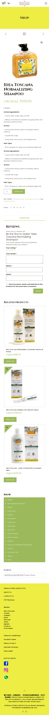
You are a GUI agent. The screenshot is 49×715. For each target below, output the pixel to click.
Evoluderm (8, 628)
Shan (9, 560)
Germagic (11, 526)
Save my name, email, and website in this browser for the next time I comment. (24, 285)
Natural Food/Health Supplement (20, 545)
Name (9, 266)
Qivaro (10, 556)
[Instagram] (26, 711)
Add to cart (18, 191)
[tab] (24, 218)
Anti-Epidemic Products (16, 503)
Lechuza (11, 541)
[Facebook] (23, 711)
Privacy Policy (10, 643)
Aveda (10, 507)
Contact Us (9, 596)
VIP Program (9, 600)
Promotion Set (13, 552)
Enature (10, 515)
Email (9, 274)
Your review (11, 254)
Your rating (11, 248)
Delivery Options (11, 647)
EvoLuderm (12, 518)
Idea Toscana (34, 199)
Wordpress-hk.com (29, 708)
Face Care (11, 522)
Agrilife (10, 500)
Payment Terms (10, 639)
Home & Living (13, 533)
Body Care (11, 511)
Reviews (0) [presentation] (24, 218)
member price (9, 201)
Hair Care (25, 199)
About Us (7, 592)
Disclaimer (8, 651)
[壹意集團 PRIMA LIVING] (24, 3)
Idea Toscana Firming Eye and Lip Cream (22, 410)
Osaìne (10, 548)
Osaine (6, 613)
